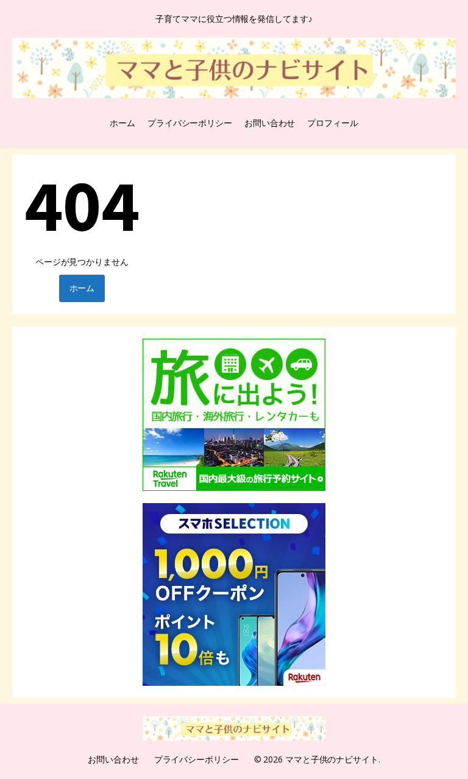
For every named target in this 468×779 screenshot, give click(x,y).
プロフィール (332, 123)
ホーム (122, 123)
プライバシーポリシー (189, 123)
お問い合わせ (269, 123)
